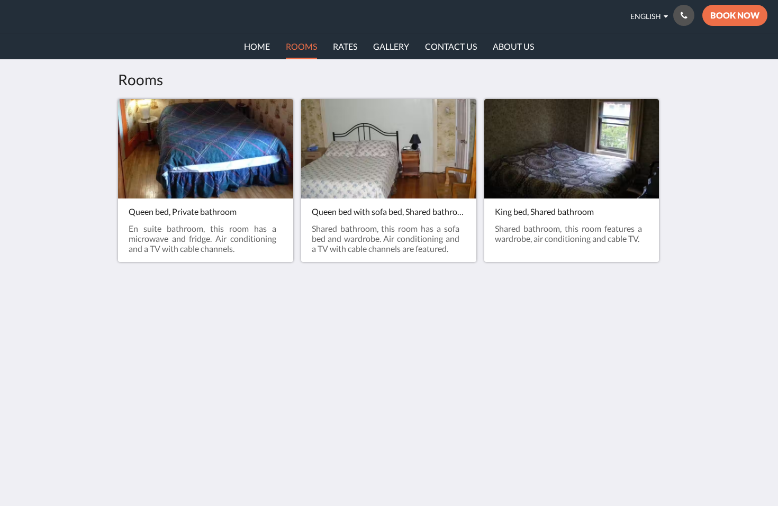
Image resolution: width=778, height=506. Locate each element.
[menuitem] (257, 46)
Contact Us (507, 338)
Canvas (646, 410)
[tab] (527, 312)
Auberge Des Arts (69, 16)
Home (497, 329)
